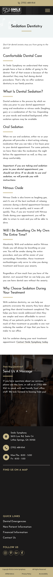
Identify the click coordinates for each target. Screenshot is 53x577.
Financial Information (15, 532)
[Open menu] (47, 10)
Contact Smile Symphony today (32, 342)
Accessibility (43, 574)
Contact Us (9, 538)
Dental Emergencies (14, 521)
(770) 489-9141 (28, 3)
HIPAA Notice (9, 574)
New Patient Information (17, 527)
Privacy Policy (26, 574)
